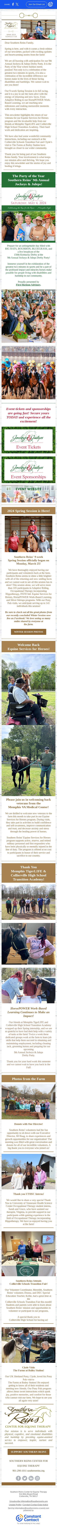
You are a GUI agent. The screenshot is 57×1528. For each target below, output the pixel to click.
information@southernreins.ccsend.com (32, 1508)
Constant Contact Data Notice (35, 1505)
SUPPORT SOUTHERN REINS (28, 1452)
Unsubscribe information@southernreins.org (29, 1501)
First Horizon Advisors (28, 284)
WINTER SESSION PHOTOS (28, 632)
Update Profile (15, 1505)
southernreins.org (35, 1470)
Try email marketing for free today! (28, 1523)
